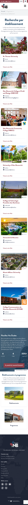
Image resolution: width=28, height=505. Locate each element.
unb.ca (6, 168)
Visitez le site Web (7, 67)
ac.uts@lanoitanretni (10, 61)
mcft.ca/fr (7, 205)
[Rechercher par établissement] (14, 393)
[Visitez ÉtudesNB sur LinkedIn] (9, 1)
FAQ (2, 478)
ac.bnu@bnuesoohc (10, 170)
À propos (3, 466)
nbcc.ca (7, 133)
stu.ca (6, 59)
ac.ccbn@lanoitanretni (10, 135)
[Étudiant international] (25, 1)
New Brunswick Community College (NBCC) (12, 129)
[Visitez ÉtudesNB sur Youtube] (6, 1)
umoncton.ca (8, 240)
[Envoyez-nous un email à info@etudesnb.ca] (10, 1)
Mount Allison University (11, 272)
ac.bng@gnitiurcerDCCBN (11, 98)
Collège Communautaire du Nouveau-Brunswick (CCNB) (13, 308)
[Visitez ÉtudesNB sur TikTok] (7, 1)
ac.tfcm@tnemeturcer (10, 207)
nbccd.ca (7, 96)
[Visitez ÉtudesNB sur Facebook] (3, 1)
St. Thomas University (10, 56)
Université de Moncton (10, 237)
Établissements (14, 403)
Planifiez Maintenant (14, 365)
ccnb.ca (7, 312)
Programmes (14, 425)
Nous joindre (4, 469)
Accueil (3, 11)
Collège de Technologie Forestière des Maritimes (11, 201)
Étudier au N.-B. (5, 473)
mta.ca (6, 275)
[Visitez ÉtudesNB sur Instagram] (4, 1)
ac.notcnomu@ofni (9, 242)
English (21, 1)
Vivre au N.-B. (4, 471)
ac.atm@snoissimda (10, 277)
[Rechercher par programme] (14, 415)
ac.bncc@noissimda (10, 314)
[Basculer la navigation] (25, 5)
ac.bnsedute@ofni (10, 456)
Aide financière (4, 475)
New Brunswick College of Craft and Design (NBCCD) (14, 92)
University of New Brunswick (13, 165)
